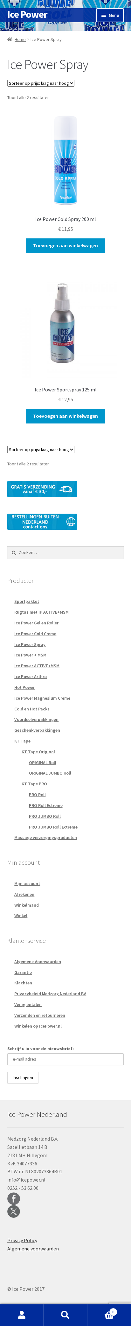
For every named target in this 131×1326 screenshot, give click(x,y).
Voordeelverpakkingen (36, 719)
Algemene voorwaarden (33, 1248)
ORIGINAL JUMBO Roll (50, 773)
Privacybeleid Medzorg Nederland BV (50, 993)
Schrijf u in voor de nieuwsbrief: (40, 1048)
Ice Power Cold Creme (35, 633)
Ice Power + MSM (30, 655)
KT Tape (22, 741)
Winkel (20, 915)
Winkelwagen (100, 1309)
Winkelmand (26, 905)
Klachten (23, 983)
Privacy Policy (22, 1240)
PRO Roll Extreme (46, 805)
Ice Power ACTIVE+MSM (36, 666)
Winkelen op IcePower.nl (38, 1026)
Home (20, 39)
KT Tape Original (38, 752)
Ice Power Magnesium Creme (42, 698)
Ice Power (27, 14)
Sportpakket (26, 601)
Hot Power (24, 687)
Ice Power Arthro (30, 676)
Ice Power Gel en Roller (36, 623)
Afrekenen (24, 894)
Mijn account (27, 883)
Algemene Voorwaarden (37, 961)
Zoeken (65, 1315)
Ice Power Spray (29, 644)
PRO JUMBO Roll (45, 816)
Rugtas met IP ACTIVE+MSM (41, 612)
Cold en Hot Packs (32, 709)
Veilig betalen (28, 1004)
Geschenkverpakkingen (37, 730)
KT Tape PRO (34, 784)
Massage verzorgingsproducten (45, 837)
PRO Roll (37, 794)
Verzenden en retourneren (39, 1015)
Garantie (23, 972)
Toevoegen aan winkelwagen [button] (65, 245)
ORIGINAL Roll (42, 762)
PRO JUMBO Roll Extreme (53, 827)
